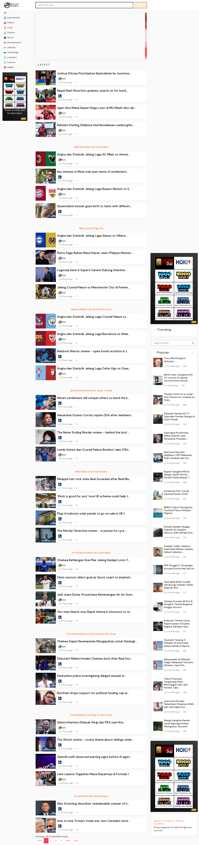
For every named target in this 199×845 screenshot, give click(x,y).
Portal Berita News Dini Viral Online (91, 552)
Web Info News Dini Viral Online (91, 147)
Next (68, 840)
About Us (158, 821)
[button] (44, 36)
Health (10, 67)
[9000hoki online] (20, 92)
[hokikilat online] (20, 79)
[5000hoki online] (20, 85)
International (13, 17)
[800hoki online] (9, 98)
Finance (11, 32)
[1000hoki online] (9, 85)
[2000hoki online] (20, 98)
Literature (12, 57)
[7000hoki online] (9, 92)
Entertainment (14, 42)
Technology (13, 52)
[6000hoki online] (20, 105)
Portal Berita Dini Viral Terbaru (91, 796)
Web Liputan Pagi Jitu (91, 228)
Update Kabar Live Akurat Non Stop (91, 309)
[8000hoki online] (9, 79)
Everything (12, 12)
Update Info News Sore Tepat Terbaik (91, 390)
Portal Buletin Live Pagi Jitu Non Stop (91, 715)
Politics (10, 22)
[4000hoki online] (9, 105)
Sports (10, 37)
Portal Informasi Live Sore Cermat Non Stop (91, 633)
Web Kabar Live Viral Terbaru (91, 471)
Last (76, 840)
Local (9, 27)
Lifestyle (11, 47)
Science (11, 62)
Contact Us (169, 821)
